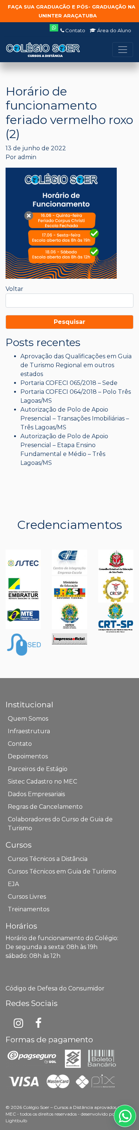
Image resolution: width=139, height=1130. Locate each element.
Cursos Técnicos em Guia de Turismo (62, 871)
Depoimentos (28, 756)
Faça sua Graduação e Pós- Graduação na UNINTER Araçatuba (71, 11)
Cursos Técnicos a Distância (47, 858)
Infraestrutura (29, 731)
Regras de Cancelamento (45, 806)
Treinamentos (28, 909)
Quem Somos (28, 718)
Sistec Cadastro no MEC (42, 781)
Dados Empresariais (36, 794)
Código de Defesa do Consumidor (55, 988)
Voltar (14, 288)
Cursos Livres (27, 896)
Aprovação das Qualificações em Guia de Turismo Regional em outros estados (76, 365)
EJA (13, 884)
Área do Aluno (113, 30)
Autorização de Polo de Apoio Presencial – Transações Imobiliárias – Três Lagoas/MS (74, 418)
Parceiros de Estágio (37, 768)
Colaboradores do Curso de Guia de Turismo (60, 824)
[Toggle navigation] (122, 49)
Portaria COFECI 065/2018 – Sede (69, 382)
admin (27, 157)
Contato (74, 30)
